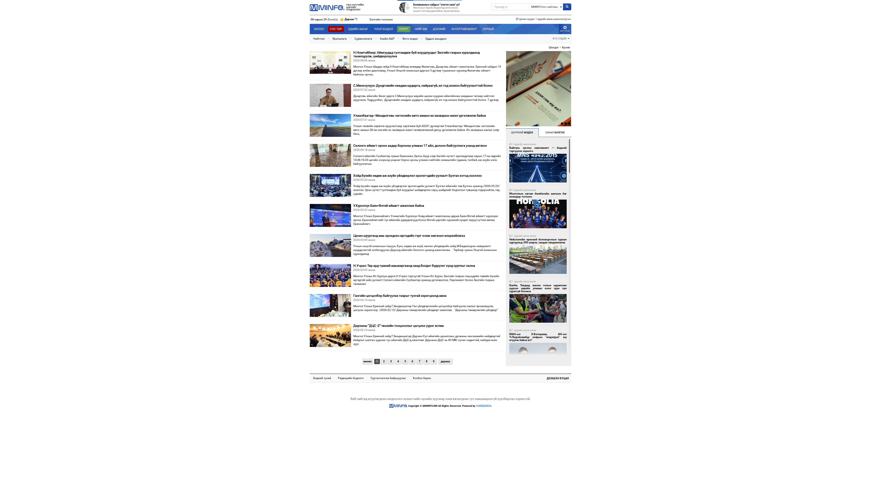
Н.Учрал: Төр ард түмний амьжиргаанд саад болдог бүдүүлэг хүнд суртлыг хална (414, 265)
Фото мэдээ (410, 38)
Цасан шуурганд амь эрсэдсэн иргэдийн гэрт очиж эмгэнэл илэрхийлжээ (409, 235)
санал (555, 132)
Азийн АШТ (387, 38)
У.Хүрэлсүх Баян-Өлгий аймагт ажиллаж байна (388, 205)
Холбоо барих (422, 378)
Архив (566, 47)
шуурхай (522, 132)
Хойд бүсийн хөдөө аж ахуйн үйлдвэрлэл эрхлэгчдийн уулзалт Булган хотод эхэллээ (417, 175)
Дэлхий (439, 29)
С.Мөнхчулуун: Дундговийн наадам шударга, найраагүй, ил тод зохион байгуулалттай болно (423, 85)
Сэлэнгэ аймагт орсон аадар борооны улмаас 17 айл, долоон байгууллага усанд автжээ (420, 145)
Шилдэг (554, 47)
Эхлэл (319, 29)
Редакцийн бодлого (351, 378)
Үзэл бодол (383, 29)
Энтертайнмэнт (464, 29)
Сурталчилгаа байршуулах (388, 378)
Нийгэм (421, 29)
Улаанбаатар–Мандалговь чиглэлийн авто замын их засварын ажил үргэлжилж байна (419, 115)
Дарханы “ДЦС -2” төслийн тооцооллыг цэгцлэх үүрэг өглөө (398, 325)
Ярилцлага (339, 38)
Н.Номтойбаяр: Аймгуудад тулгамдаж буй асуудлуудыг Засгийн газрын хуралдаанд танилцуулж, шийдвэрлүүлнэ (416, 54)
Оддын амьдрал (435, 38)
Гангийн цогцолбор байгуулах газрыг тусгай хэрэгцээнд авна (399, 295)
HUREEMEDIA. (484, 405)
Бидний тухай (322, 378)
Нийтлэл (319, 38)
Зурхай (488, 29)
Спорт (404, 29)
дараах (445, 361)
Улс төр (336, 29)
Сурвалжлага (363, 38)
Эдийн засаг (358, 29)
